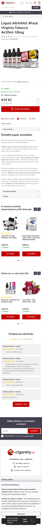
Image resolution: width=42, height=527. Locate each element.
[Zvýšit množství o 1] (38, 100)
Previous (35, 209)
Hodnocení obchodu (21, 334)
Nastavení (21, 514)
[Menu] (39, 2)
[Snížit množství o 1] (38, 102)
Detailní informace (22, 82)
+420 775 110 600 (23, 467)
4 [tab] (23, 260)
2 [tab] (20, 260)
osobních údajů (29, 436)
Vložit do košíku (22, 109)
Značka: (6, 123)
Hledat (36, 8)
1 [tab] (18, 260)
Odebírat (34, 431)
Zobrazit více (21, 404)
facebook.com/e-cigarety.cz (22, 470)
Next (39, 209)
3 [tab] (21, 260)
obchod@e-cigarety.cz (22, 463)
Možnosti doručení (10, 95)
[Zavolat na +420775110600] (27, 3)
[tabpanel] (10, 235)
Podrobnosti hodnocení (30, 36)
